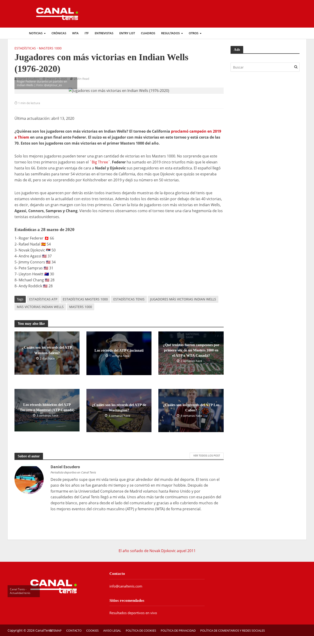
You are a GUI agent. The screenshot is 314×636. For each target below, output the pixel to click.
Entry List (127, 33)
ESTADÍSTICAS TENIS (129, 299)
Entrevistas (104, 33)
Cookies (92, 631)
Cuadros (148, 33)
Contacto (74, 631)
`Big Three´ (100, 162)
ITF (87, 33)
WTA (75, 33)
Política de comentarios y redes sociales (232, 631)
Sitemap (55, 631)
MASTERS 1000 (80, 307)
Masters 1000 (50, 48)
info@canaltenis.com (125, 586)
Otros (193, 33)
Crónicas (58, 33)
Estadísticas (25, 48)
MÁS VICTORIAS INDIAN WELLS (40, 307)
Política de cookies (141, 631)
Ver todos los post (206, 455)
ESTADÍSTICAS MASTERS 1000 (85, 299)
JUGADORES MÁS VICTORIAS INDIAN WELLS (183, 299)
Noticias (36, 33)
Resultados (170, 33)
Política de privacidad (178, 631)
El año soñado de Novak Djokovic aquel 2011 (157, 550)
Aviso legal (112, 631)
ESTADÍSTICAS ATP (43, 299)
